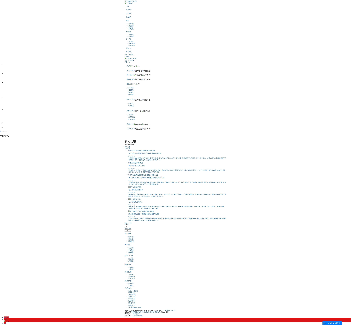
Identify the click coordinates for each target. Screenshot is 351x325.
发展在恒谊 (131, 43)
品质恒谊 (131, 236)
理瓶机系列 (131, 300)
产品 (127, 6)
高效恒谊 (131, 240)
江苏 (135, 314)
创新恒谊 (131, 238)
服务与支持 (129, 255)
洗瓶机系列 (131, 305)
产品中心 (127, 56)
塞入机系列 (131, 304)
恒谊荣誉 (131, 27)
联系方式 (128, 52)
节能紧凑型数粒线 (136, 312)
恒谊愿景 (131, 29)
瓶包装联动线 (132, 294)
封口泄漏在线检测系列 (134, 307)
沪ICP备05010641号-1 (170, 310)
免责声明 (139, 315)
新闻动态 (128, 31)
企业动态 (131, 34)
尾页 (130, 228)
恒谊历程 (131, 25)
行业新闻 (131, 36)
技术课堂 (131, 262)
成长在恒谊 (131, 45)
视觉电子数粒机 (155, 312)
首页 (126, 223)
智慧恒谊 (131, 242)
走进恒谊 (131, 23)
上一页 (130, 223)
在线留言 (131, 260)
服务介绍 (131, 258)
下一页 (127, 228)
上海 (133, 314)
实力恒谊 (128, 10)
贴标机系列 (131, 298)
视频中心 (128, 48)
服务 (127, 20)
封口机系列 (131, 302)
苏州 (138, 314)
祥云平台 (134, 315)
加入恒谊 (131, 42)
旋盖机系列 (131, 296)
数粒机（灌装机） (133, 291)
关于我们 (128, 13)
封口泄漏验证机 (146, 312)
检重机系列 (131, 293)
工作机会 (128, 39)
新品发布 (128, 17)
